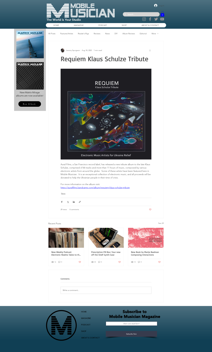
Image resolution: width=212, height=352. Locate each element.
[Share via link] (80, 202)
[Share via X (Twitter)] (68, 202)
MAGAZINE (86, 318)
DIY (116, 33)
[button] (162, 14)
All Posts (51, 33)
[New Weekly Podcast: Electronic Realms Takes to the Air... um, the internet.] (66, 238)
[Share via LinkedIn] (74, 202)
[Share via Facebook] (62, 202)
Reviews (97, 33)
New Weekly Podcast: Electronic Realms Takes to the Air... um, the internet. (65, 253)
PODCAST (85, 324)
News (107, 33)
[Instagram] (144, 19)
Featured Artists (66, 33)
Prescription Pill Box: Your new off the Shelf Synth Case (105, 253)
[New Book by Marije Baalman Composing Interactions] (146, 238)
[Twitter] (156, 19)
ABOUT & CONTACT (90, 337)
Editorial (143, 33)
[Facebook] (150, 19)
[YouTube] (162, 19)
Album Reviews (128, 33)
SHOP (83, 331)
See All (161, 223)
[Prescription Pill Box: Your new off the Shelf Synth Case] (106, 238)
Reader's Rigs (83, 33)
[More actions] (149, 50)
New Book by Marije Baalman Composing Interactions (145, 253)
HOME (84, 311)
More (154, 33)
